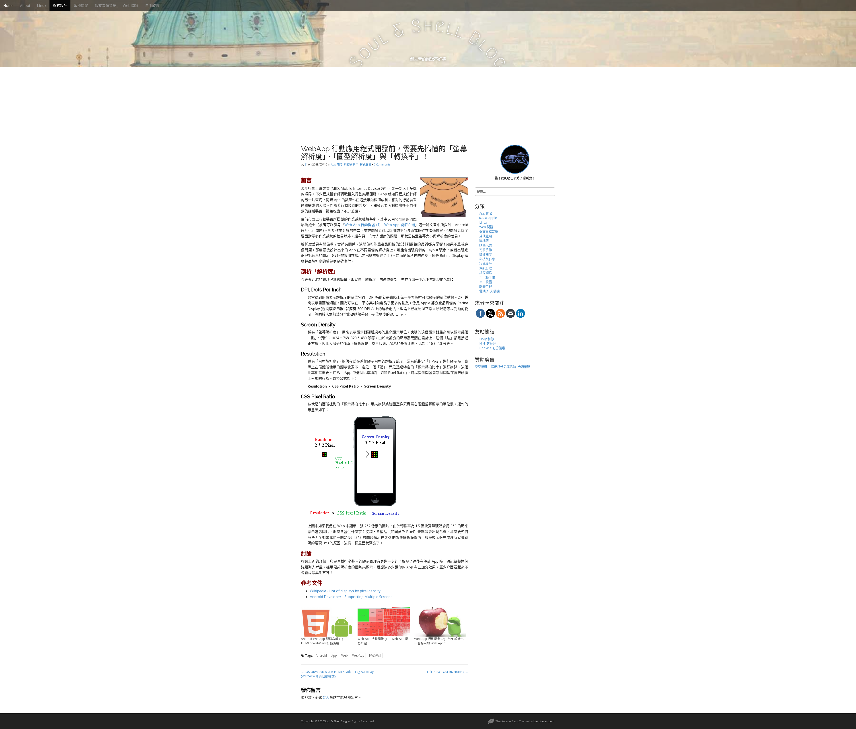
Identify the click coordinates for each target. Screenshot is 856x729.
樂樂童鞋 (481, 367)
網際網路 (485, 273)
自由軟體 (152, 5)
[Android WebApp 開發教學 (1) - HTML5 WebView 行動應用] (327, 622)
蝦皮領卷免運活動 (503, 367)
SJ (306, 164)
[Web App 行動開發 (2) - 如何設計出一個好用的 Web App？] (440, 622)
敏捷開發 (81, 5)
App (334, 655)
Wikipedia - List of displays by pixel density (345, 590)
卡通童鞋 (524, 367)
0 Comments (382, 164)
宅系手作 (485, 250)
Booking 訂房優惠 (492, 348)
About (25, 5)
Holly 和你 (486, 339)
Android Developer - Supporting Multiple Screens (351, 596)
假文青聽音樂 (105, 5)
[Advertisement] (428, 100)
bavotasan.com (543, 721)
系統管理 (485, 268)
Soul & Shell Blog (335, 721)
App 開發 (337, 164)
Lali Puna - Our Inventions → (447, 672)
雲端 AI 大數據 (489, 291)
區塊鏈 (484, 241)
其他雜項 (485, 236)
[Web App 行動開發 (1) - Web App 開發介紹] (384, 622)
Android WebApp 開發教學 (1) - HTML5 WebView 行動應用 (323, 641)
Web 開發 (130, 5)
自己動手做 (487, 277)
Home (8, 5)
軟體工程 (485, 286)
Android (321, 655)
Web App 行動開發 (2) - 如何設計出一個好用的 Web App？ (439, 641)
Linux (41, 5)
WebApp (358, 655)
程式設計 (60, 5)
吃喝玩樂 (485, 245)
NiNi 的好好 (487, 343)
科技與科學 (351, 164)
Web (344, 655)
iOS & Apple (488, 218)
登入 (325, 697)
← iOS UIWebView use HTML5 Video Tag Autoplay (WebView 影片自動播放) (337, 674)
